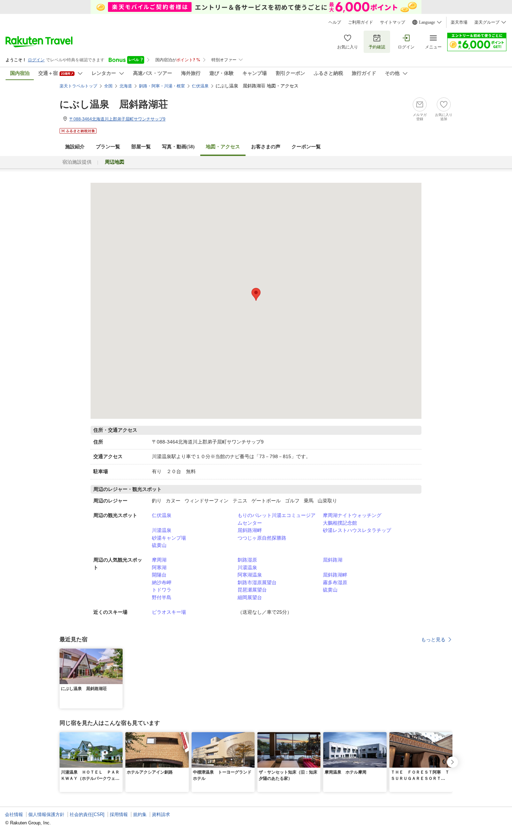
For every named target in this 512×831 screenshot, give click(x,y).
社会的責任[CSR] (87, 814)
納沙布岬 (161, 582)
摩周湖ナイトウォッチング (352, 515)
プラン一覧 (108, 146)
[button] (118, 653)
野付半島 (161, 597)
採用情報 (119, 814)
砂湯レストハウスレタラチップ (357, 530)
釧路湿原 (247, 560)
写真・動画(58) (178, 146)
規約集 (140, 814)
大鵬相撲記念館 (340, 523)
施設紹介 (75, 146)
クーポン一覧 (306, 146)
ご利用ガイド (360, 22)
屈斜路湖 (332, 560)
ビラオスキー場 (169, 612)
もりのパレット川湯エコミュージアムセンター (277, 519)
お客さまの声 (265, 146)
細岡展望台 (250, 597)
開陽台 (159, 575)
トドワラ (161, 590)
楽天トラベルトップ (78, 86)
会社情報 (14, 814)
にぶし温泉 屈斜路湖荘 (114, 104)
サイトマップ (392, 22)
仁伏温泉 (161, 515)
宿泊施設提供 (77, 162)
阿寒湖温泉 (250, 575)
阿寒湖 (159, 567)
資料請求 (161, 814)
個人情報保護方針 (46, 814)
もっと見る (433, 639)
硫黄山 (159, 545)
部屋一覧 (141, 146)
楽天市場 (459, 22)
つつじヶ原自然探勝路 (262, 538)
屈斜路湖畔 (250, 530)
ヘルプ (334, 22)
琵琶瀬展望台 (252, 590)
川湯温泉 (161, 530)
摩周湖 (159, 560)
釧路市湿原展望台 (257, 582)
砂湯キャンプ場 (169, 538)
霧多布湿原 (335, 582)
